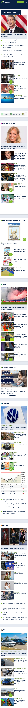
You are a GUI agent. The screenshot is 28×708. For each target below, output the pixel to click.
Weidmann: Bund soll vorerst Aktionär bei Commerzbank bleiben (14, 512)
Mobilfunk (21, 2)
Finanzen (6, 404)
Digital (5, 525)
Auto (4, 630)
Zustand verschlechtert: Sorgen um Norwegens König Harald (12, 41)
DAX (2, 489)
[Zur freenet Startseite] (5, 1)
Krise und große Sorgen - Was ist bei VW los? (14, 504)
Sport (4, 284)
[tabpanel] (14, 382)
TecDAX (3, 493)
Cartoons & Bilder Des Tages (14, 220)
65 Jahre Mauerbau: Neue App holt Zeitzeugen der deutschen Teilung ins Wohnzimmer (15, 618)
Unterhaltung (8, 123)
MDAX (3, 491)
